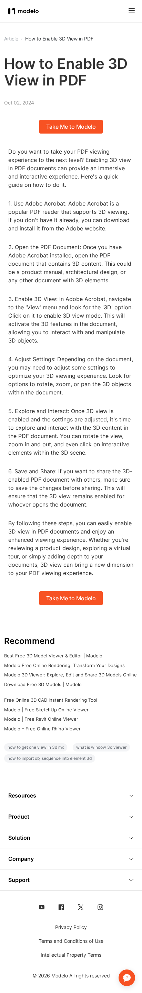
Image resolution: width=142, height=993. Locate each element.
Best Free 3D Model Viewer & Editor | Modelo (53, 655)
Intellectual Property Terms (71, 955)
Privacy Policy (71, 927)
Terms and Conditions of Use (71, 941)
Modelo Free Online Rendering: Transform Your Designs (64, 665)
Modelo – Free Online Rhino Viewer (42, 728)
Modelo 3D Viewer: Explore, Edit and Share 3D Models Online (70, 674)
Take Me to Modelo (71, 126)
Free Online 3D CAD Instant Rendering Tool (50, 700)
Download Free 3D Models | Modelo (43, 684)
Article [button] (11, 39)
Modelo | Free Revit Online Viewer (41, 719)
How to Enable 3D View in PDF (59, 39)
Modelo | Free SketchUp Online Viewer (46, 709)
